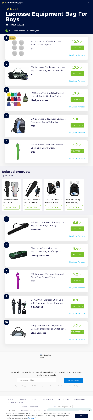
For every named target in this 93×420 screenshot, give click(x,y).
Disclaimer (48, 399)
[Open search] (89, 3)
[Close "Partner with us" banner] (89, 410)
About (11, 399)
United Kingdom (62, 407)
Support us (63, 399)
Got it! (81, 416)
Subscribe (73, 380)
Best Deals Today (16, 403)
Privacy (22, 399)
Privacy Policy (33, 418)
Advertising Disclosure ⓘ (29, 407)
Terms (34, 399)
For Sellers (79, 399)
